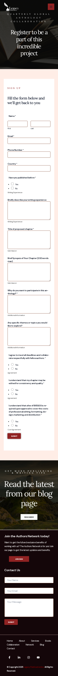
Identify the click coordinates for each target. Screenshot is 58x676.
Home (10, 640)
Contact (11, 648)
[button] (19, 559)
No (16, 188)
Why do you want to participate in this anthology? (28, 292)
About (22, 640)
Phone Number (16, 150)
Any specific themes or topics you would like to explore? (27, 324)
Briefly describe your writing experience (27, 199)
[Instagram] (28, 657)
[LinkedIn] (19, 657)
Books (48, 640)
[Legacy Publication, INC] (11, 6)
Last (32, 128)
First (9, 128)
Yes (16, 184)
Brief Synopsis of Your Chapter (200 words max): (28, 260)
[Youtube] (38, 657)
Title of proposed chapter (21, 229)
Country (12, 163)
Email (11, 136)
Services (35, 640)
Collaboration (13, 644)
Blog (42, 644)
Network (30, 644)
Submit (14, 436)
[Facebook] (9, 657)
